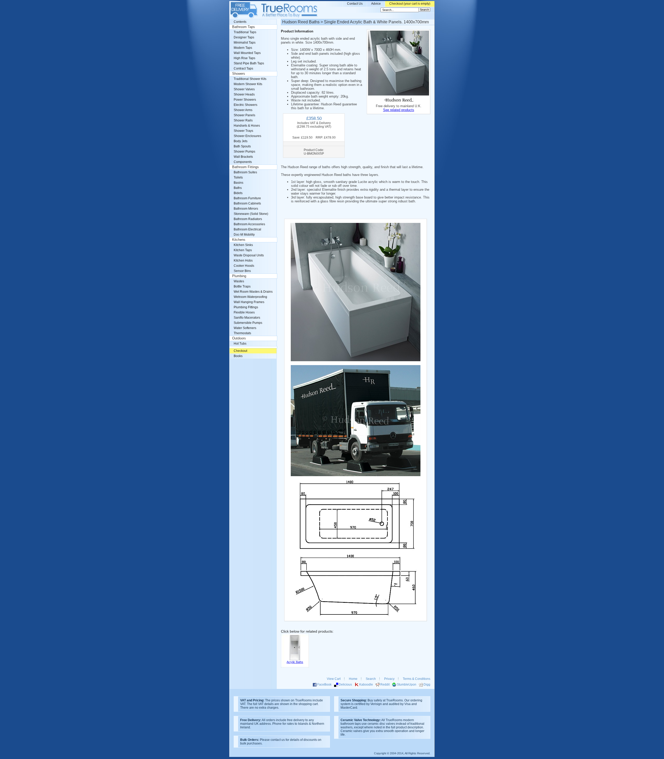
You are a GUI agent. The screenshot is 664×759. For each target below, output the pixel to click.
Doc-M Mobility (244, 234)
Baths (238, 188)
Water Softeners (245, 328)
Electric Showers (245, 105)
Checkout (240, 351)
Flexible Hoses (244, 312)
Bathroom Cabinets (247, 203)
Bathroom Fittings (245, 167)
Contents (240, 22)
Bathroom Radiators (248, 219)
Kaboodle (366, 684)
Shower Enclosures (247, 136)
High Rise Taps (244, 58)
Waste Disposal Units (249, 255)
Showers (238, 74)
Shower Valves (244, 89)
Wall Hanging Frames (249, 302)
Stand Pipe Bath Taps (249, 63)
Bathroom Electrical (247, 229)
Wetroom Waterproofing (250, 297)
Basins (238, 182)
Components (243, 162)
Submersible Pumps (248, 323)
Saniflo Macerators (247, 317)
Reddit (385, 684)
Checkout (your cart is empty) (409, 3)
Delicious (345, 684)
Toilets (238, 177)
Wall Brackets (243, 157)
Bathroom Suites (245, 172)
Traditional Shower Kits (250, 79)
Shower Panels (244, 115)
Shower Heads (244, 94)
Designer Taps (244, 37)
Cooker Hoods (244, 266)
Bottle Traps (242, 286)
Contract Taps (243, 68)
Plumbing (239, 276)
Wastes (239, 281)
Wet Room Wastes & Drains (253, 291)
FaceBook (324, 684)
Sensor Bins (242, 271)
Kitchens (238, 240)
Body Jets (240, 141)
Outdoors (239, 338)
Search (371, 679)
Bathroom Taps (243, 27)
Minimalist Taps (244, 42)
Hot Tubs (240, 343)
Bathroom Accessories (249, 224)
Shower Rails (243, 120)
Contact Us (355, 3)
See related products (398, 110)
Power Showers (245, 99)
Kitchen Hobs (243, 260)
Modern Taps (243, 48)
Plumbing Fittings (246, 307)
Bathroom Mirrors (246, 208)
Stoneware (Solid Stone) (251, 214)
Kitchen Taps (243, 250)
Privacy (389, 679)
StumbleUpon (406, 684)
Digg (427, 684)
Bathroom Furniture (247, 198)
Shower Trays (243, 131)
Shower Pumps (244, 151)
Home (353, 679)
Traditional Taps (245, 32)
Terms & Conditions (416, 679)
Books (238, 356)
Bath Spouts (242, 146)
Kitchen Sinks (243, 245)
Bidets (238, 193)
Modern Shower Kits (248, 84)
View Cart (334, 679)
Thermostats (242, 333)
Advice (376, 3)
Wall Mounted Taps (247, 53)
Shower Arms (243, 110)
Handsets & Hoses (247, 125)
